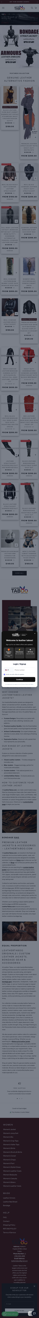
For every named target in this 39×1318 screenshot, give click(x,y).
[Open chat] (34, 1313)
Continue (19, 679)
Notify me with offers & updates (15, 674)
